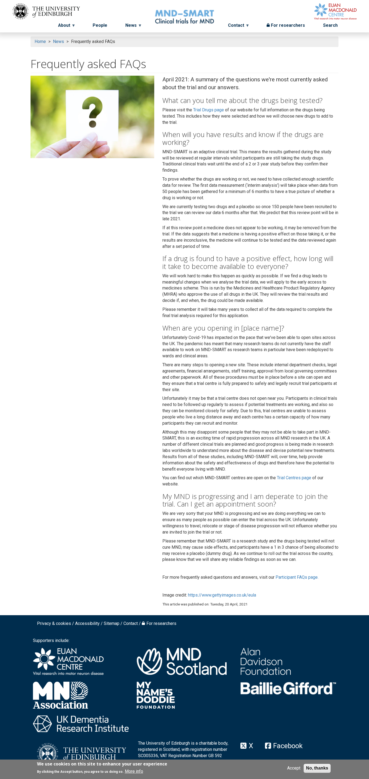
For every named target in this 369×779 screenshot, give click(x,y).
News (58, 41)
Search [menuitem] (330, 25)
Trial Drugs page (208, 109)
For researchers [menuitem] (288, 25)
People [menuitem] (100, 25)
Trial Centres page (294, 477)
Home (40, 41)
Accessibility (87, 623)
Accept (293, 768)
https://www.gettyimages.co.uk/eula (222, 595)
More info (134, 771)
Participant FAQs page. (297, 577)
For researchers (161, 623)
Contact (130, 623)
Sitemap (111, 623)
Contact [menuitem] (238, 27)
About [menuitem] (62, 27)
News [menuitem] (129, 27)
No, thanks (317, 768)
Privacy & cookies (54, 623)
